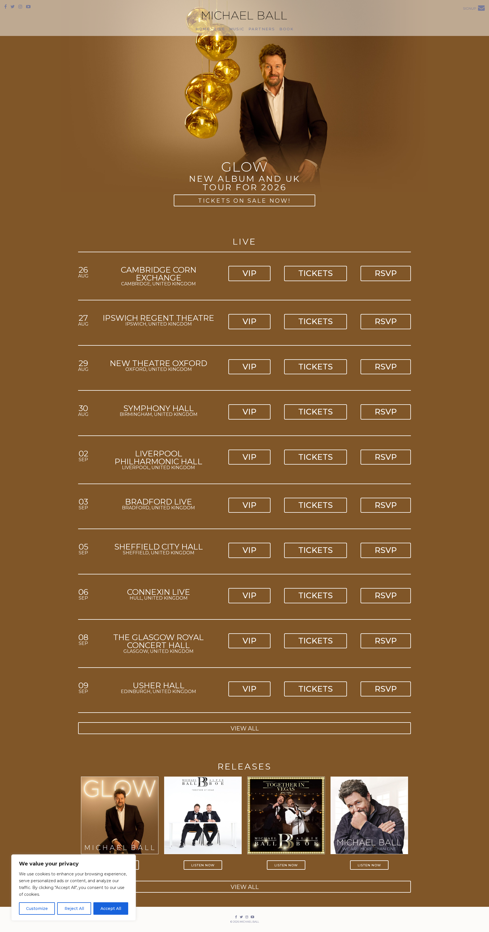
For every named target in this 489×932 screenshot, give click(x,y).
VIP (249, 273)
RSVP (386, 273)
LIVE (219, 29)
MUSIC (236, 29)
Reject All (74, 908)
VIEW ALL (245, 728)
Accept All (110, 908)
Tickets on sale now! (244, 200)
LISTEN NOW (203, 865)
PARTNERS (261, 29)
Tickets (315, 273)
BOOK (286, 29)
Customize (37, 908)
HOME (203, 29)
